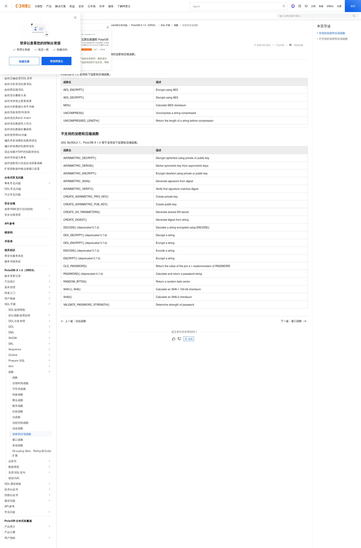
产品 (49, 6)
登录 (353, 6)
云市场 (92, 6)
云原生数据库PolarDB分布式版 (111, 25)
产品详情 (279, 45)
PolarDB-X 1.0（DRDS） (144, 25)
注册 (339, 6)
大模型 (38, 6)
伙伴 (102, 6)
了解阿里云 (123, 6)
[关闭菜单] (6, 6)
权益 (72, 6)
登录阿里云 (56, 61)
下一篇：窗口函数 (291, 321)
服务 (111, 6)
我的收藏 (298, 45)
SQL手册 (165, 25)
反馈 (190, 338)
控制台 (330, 6)
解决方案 (60, 6)
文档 (313, 6)
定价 (81, 6)
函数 (176, 25)
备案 (321, 6)
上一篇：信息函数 (75, 321)
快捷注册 (24, 61)
